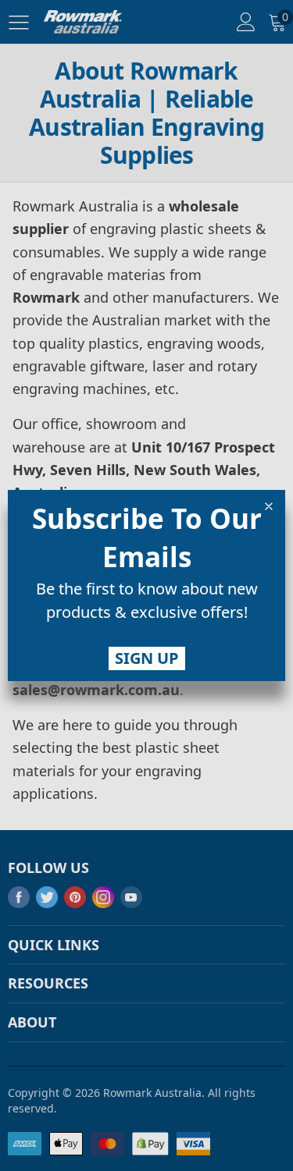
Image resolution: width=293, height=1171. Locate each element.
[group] (146, 603)
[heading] (146, 537)
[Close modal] (268, 506)
